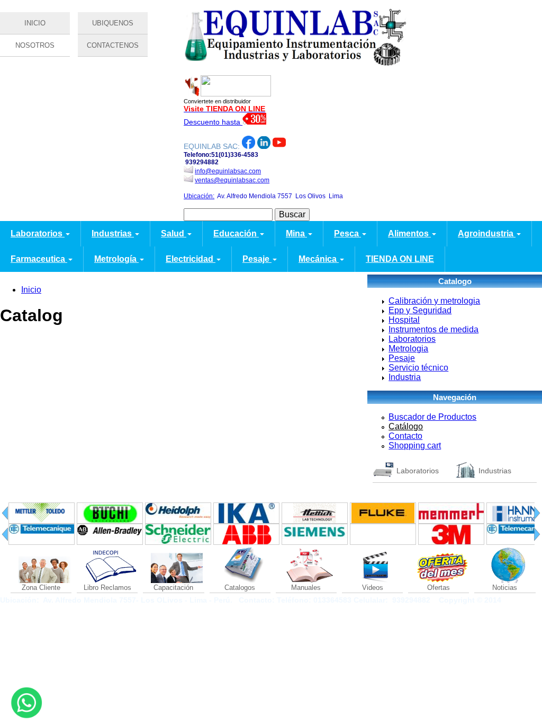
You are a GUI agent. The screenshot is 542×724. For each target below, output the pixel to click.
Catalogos (239, 587)
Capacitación (173, 587)
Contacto (405, 435)
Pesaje (257, 258)
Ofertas (438, 587)
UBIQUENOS (112, 23)
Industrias (113, 233)
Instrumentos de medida (433, 329)
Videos (372, 587)
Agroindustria (487, 233)
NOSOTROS (35, 45)
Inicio (31, 289)
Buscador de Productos (432, 416)
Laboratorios (38, 233)
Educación (236, 233)
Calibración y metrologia (434, 300)
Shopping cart (415, 445)
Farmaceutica (39, 258)
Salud (173, 233)
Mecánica (319, 258)
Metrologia (408, 348)
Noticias (504, 587)
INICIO (35, 23)
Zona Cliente (41, 587)
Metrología (116, 258)
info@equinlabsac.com (228, 171)
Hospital (404, 319)
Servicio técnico (418, 367)
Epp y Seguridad (420, 310)
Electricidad (190, 258)
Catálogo (406, 426)
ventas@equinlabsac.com (232, 180)
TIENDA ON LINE (400, 258)
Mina (296, 233)
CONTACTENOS (113, 45)
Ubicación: (199, 196)
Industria (405, 377)
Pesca (347, 233)
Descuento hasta (213, 122)
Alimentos (409, 233)
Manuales (306, 587)
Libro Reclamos (107, 587)
